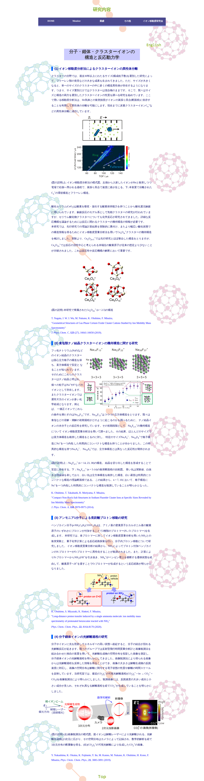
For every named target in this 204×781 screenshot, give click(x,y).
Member (77, 21)
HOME (51, 21)
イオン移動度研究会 (153, 21)
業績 (102, 21)
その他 (127, 21)
